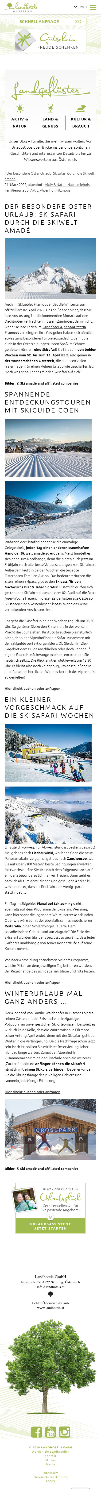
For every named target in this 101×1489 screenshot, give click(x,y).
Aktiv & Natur (19, 122)
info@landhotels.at (50, 1286)
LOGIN (50, 1481)
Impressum (50, 1472)
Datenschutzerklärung (50, 1477)
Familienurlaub (17, 190)
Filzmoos (63, 190)
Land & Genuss (50, 122)
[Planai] (48, 815)
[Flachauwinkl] (48, 753)
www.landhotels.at (50, 1307)
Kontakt (51, 1456)
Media (50, 1464)
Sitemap (51, 1460)
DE (75, 7)
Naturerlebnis (78, 184)
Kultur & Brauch (81, 122)
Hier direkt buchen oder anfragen (32, 688)
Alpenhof (47, 190)
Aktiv (34, 190)
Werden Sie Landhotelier (50, 1451)
